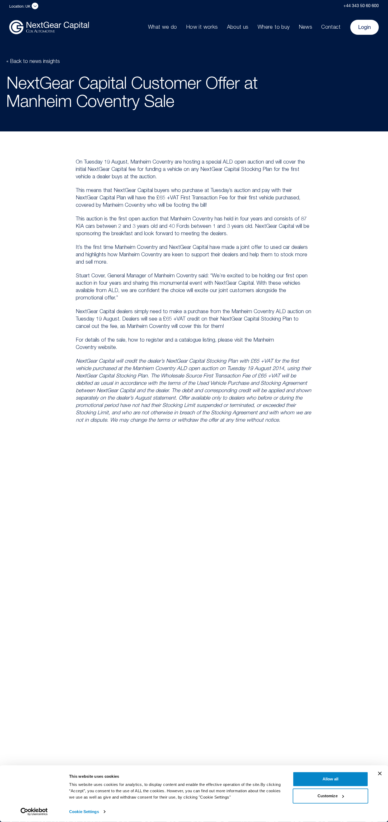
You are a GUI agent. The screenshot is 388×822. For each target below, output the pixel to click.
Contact (330, 27)
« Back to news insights (33, 62)
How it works (202, 27)
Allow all (331, 779)
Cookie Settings (84, 811)
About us (238, 27)
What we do (162, 27)
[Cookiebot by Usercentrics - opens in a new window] (34, 812)
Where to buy (274, 27)
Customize (328, 796)
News (306, 27)
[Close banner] (380, 773)
